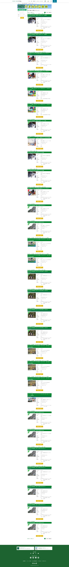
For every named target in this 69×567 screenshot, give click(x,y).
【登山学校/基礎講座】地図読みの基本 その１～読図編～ (37, 15)
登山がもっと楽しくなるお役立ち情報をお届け (25, 548)
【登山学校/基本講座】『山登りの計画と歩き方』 (36, 222)
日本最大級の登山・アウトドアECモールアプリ (43, 548)
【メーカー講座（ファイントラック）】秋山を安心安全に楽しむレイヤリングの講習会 (39, 394)
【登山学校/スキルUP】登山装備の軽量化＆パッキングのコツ (38, 53)
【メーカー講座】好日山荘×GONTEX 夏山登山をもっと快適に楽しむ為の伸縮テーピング (39, 89)
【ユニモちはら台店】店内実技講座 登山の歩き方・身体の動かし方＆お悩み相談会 (39, 346)
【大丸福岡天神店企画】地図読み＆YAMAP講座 (36, 152)
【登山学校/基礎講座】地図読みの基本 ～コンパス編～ (37, 120)
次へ (47, 12)
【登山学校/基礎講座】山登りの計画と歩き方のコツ (37, 205)
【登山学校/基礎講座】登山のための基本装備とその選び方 (38, 271)
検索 (22, 17)
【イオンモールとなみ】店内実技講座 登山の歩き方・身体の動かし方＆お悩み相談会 (39, 240)
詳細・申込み (39, 30)
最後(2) (50, 12)
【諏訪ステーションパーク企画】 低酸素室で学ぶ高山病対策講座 (39, 137)
